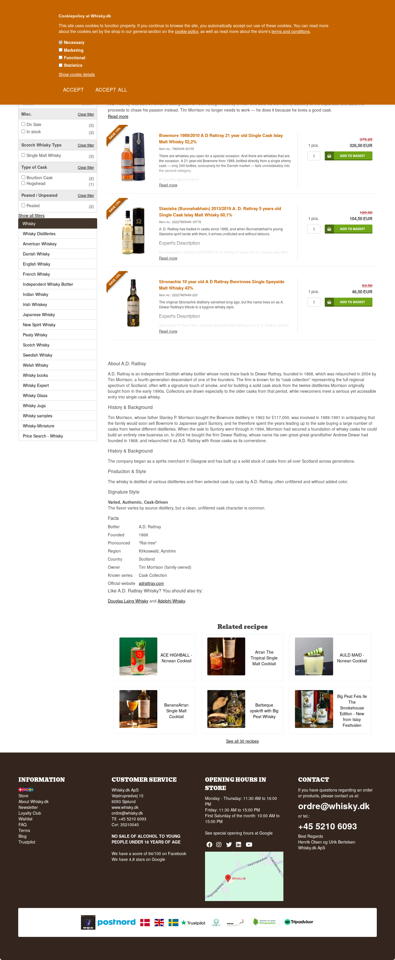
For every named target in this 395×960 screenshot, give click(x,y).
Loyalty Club (30, 813)
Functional (74, 57)
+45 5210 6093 (327, 826)
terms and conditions (291, 31)
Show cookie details (77, 74)
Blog (23, 836)
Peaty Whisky (35, 335)
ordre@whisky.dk (127, 813)
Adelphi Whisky (171, 601)
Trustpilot (27, 842)
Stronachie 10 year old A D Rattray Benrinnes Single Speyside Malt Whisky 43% (221, 284)
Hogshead (36, 183)
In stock (34, 131)
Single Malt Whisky (44, 155)
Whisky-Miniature (38, 426)
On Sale (34, 124)
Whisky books (35, 375)
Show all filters (31, 215)
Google (266, 833)
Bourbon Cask (40, 177)
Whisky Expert (36, 385)
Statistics (73, 65)
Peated (33, 205)
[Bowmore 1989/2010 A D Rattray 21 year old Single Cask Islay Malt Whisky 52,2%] (133, 180)
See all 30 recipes (242, 741)
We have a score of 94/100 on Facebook (149, 853)
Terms (24, 830)
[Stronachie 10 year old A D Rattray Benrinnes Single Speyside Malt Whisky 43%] (133, 326)
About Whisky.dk (34, 801)
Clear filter (86, 114)
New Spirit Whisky (39, 324)
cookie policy (186, 31)
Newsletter (28, 807)
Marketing (74, 50)
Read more (118, 116)
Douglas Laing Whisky (128, 601)
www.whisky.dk (125, 807)
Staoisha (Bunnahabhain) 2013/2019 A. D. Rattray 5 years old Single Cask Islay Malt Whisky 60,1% (220, 211)
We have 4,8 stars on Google (138, 859)
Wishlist (25, 819)
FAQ (23, 824)
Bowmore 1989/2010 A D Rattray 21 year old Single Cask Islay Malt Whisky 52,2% (221, 138)
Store (23, 795)
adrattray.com (151, 583)
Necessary (74, 42)
